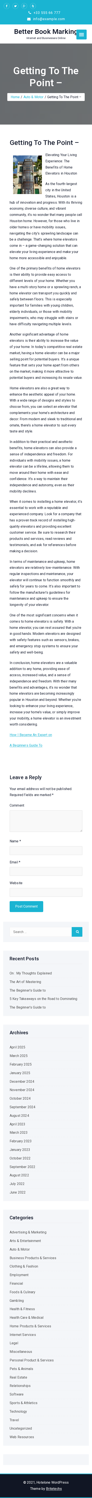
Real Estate (18, 1377)
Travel (14, 1420)
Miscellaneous (21, 1352)
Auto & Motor (34, 97)
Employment (19, 1275)
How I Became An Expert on (31, 735)
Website (16, 883)
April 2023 (17, 1124)
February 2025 (21, 1064)
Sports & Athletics (23, 1403)
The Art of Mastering (25, 982)
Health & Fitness (22, 1309)
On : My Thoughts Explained (31, 973)
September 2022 (22, 1167)
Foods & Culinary (23, 1292)
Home (15, 97)
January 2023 (20, 1150)
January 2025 (20, 1073)
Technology (18, 1411)
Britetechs (54, 1489)
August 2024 (19, 1116)
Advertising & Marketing (28, 1232)
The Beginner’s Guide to (28, 990)
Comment (17, 805)
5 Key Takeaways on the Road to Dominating (43, 999)
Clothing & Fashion (24, 1266)
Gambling (17, 1301)
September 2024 (22, 1107)
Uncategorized (21, 1428)
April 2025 (17, 1047)
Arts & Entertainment (25, 1241)
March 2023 (19, 1133)
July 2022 (17, 1184)
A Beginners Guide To (26, 745)
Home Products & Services (30, 1326)
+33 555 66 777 (46, 13)
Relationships (20, 1386)
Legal (14, 1343)
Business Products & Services (33, 1258)
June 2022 (18, 1192)
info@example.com (48, 19)
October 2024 (20, 1098)
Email (15, 862)
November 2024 (22, 1090)
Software (17, 1394)
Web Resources (22, 1437)
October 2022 (20, 1158)
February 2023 (21, 1141)
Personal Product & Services (32, 1360)
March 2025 (19, 1056)
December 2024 (22, 1081)
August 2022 (19, 1175)
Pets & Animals (21, 1369)
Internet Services (23, 1335)
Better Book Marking (46, 31)
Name (15, 841)
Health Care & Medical (26, 1318)
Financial (16, 1283)
